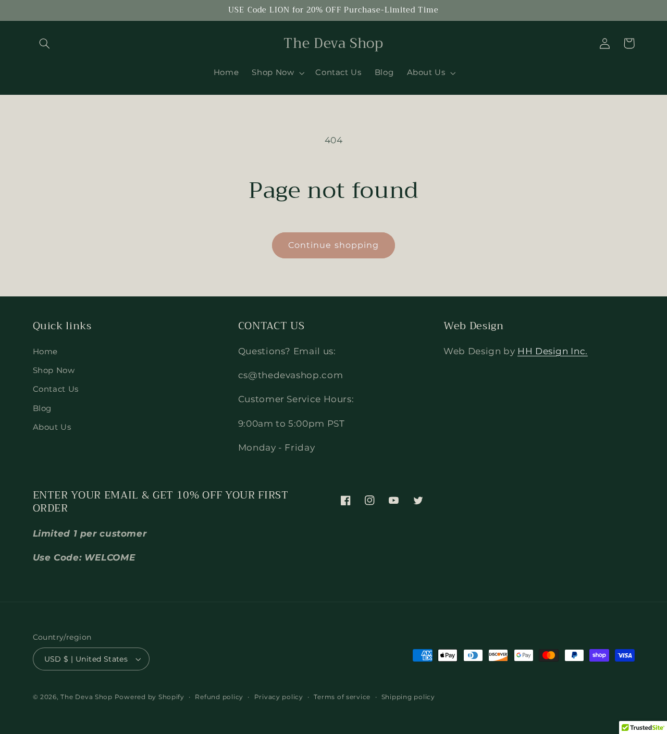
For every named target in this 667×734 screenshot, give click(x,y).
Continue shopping (333, 245)
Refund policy (219, 697)
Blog (42, 408)
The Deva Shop (86, 697)
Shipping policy (408, 697)
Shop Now (54, 370)
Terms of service (342, 697)
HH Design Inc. (552, 351)
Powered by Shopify (149, 697)
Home (45, 351)
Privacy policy (278, 697)
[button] (45, 43)
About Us (52, 427)
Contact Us (56, 389)
